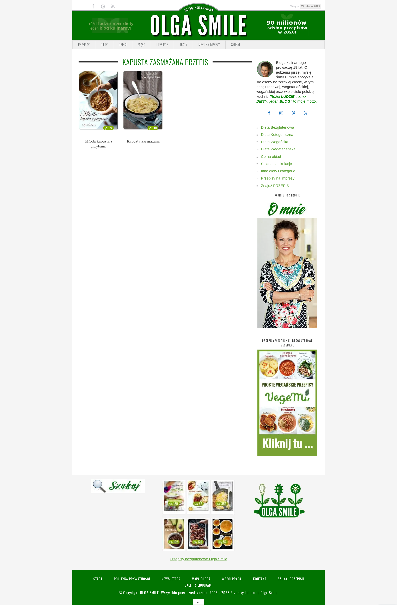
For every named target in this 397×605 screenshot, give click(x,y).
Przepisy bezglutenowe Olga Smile (198, 559)
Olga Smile (149, 592)
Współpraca (232, 578)
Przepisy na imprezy (277, 178)
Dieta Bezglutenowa (277, 127)
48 (155, 128)
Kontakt (259, 578)
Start (98, 578)
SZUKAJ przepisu (291, 578)
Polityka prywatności (132, 578)
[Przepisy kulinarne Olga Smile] (198, 25)
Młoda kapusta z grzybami (98, 143)
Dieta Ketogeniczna (277, 135)
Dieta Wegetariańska (278, 149)
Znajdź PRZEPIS (275, 186)
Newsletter (171, 578)
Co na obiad (271, 157)
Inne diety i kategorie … (280, 171)
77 (111, 128)
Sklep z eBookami (199, 585)
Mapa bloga (201, 578)
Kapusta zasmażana (143, 141)
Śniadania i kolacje (276, 164)
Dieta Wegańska (274, 142)
